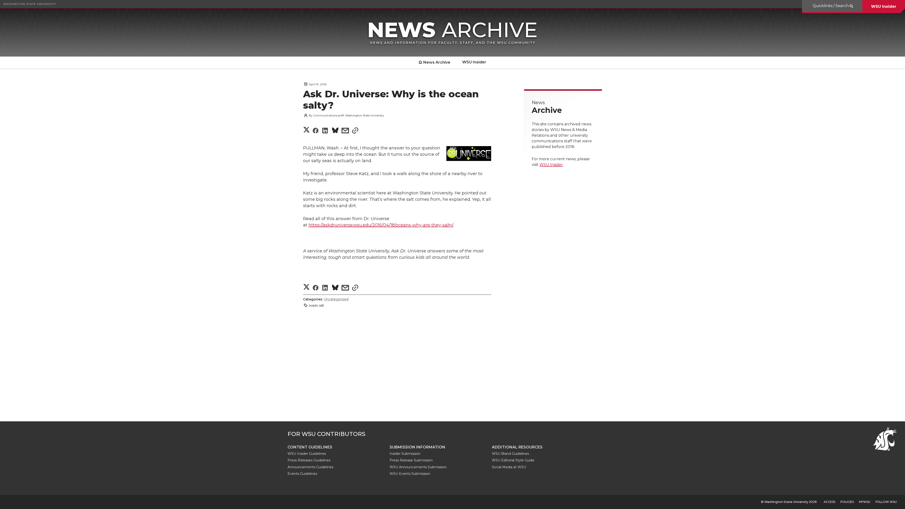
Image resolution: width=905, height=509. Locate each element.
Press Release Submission (411, 460)
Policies (847, 502)
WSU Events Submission (410, 474)
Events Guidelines (302, 474)
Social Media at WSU (509, 467)
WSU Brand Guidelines (510, 454)
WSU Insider (883, 6)
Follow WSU (886, 502)
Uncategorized (336, 299)
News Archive (436, 62)
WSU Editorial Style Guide (513, 460)
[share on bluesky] (335, 131)
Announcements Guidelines (310, 467)
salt (321, 305)
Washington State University (29, 4)
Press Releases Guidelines (309, 460)
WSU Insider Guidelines (307, 454)
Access (829, 502)
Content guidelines (310, 447)
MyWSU (864, 502)
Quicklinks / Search (831, 6)
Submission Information (417, 447)
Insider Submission (405, 454)
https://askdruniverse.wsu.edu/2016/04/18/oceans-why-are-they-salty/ (381, 225)
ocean (313, 305)
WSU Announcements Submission (418, 467)
